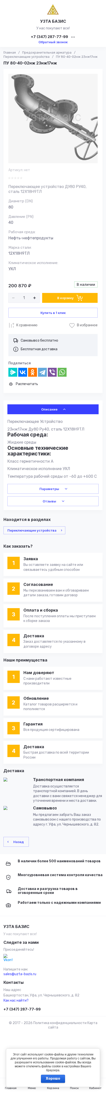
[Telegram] (42, 372)
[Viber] (52, 372)
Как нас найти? (16, 1000)
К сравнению (26, 325)
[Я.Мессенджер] (12, 372)
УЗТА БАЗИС (53, 21)
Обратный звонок (53, 42)
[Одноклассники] (32, 372)
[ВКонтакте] (22, 372)
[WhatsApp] (62, 372)
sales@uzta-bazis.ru (19, 974)
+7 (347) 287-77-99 (49, 37)
